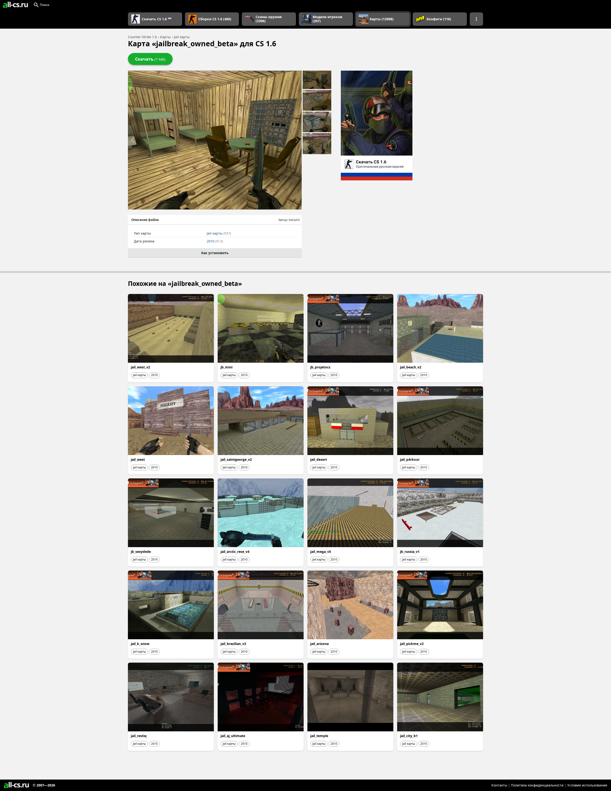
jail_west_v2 (140, 367)
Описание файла (145, 220)
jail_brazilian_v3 (233, 643)
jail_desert (318, 459)
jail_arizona (319, 643)
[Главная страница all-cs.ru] (15, 5)
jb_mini (226, 367)
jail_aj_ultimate (233, 735)
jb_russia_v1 (410, 551)
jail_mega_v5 (320, 551)
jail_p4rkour (410, 459)
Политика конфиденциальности (537, 785)
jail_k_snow (140, 643)
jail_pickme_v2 (412, 643)
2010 (215, 241)
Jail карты (219, 233)
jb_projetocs (320, 367)
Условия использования (587, 785)
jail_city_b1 (409, 735)
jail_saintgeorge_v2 (236, 459)
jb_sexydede (141, 551)
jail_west (138, 459)
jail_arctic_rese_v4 (235, 551)
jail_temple (319, 735)
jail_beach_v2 (410, 367)
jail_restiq (139, 735)
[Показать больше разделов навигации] (476, 19)
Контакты (499, 785)
